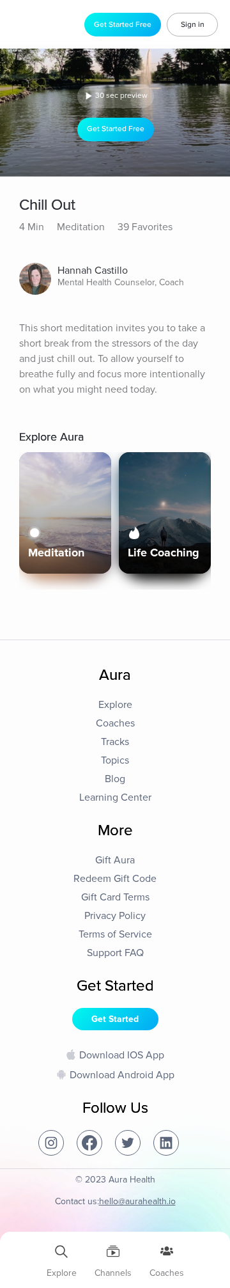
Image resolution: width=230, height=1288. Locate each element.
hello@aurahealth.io (137, 1201)
